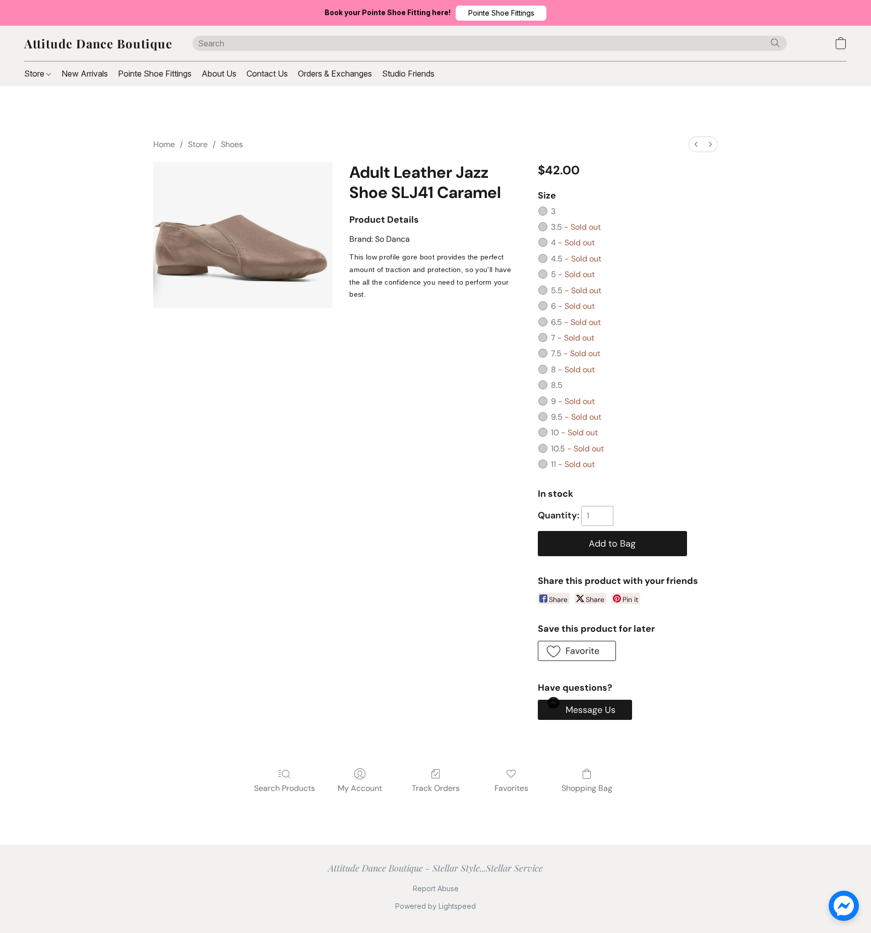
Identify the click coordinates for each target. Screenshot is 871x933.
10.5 (577, 448)
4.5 (576, 258)
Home (164, 144)
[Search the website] (775, 43)
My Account (360, 788)
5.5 (576, 290)
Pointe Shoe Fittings (155, 74)
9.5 (576, 417)
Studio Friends (408, 74)
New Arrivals (84, 74)
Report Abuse (436, 888)
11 (573, 464)
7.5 (575, 353)
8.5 (557, 385)
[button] (501, 13)
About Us (219, 74)
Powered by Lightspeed (435, 906)
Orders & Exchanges (335, 74)
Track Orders (436, 788)
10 (574, 432)
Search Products (284, 788)
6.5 (576, 322)
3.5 (576, 227)
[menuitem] (696, 144)
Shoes (232, 144)
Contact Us (267, 74)
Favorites (511, 788)
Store (35, 74)
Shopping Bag (587, 788)
